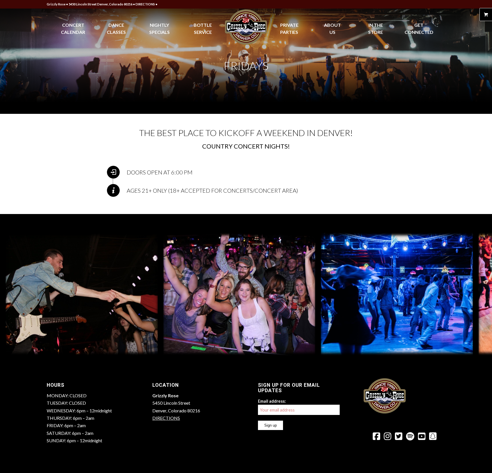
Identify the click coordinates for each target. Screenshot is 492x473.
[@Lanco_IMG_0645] (151, 349)
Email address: (272, 401)
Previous (12, 294)
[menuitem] (73, 28)
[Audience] (309, 349)
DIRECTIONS (166, 418)
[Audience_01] (466, 349)
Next (479, 294)
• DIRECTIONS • (145, 4)
